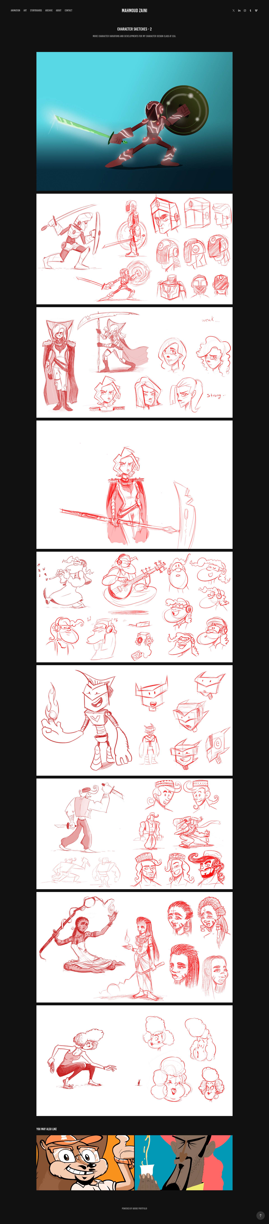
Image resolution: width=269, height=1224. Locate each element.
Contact (68, 10)
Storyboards (36, 10)
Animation (15, 10)
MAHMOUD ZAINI (134, 10)
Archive (49, 10)
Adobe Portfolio (140, 1208)
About (58, 10)
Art (25, 10)
